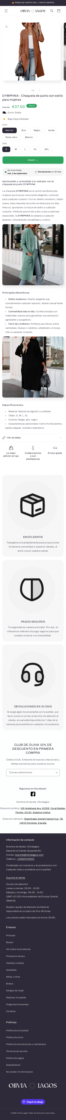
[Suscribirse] (56, 772)
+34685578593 (25, 859)
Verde (51, 130)
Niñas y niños (13, 977)
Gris (23, 130)
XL (35, 149)
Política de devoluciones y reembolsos (26, 1044)
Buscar (10, 942)
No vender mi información (19, 1072)
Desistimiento (13, 1065)
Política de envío (14, 1037)
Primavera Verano (15, 956)
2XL (47, 149)
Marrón (10, 130)
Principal (10, 935)
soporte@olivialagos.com (29, 855)
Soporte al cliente (15, 878)
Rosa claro (11, 137)
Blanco (29, 137)
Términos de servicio (17, 1051)
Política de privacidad (17, 1030)
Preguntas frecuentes (17, 1004)
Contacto (11, 1011)
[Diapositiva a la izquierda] (26, 90)
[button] (6, 10)
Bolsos (9, 984)
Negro (37, 130)
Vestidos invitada (15, 963)
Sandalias (11, 970)
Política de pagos (15, 1058)
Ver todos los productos (18, 949)
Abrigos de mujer (15, 990)
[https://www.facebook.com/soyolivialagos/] (33, 794)
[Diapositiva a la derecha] (39, 90)
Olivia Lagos (22, 1113)
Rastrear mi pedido (16, 997)
